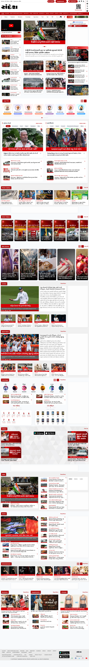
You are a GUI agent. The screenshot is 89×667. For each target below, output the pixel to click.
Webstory (35, 13)
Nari (47, 16)
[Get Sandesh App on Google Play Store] (64, 653)
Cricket (52, 13)
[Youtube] (87, 11)
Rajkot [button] (26, 126)
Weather (26, 13)
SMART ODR (32, 656)
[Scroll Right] (58, 17)
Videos (5, 16)
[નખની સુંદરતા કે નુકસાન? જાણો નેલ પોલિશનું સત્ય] (66, 249)
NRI (52, 16)
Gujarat (7, 13)
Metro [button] (8, 126)
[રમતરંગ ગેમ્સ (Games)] (60, 16)
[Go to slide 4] (45, 117)
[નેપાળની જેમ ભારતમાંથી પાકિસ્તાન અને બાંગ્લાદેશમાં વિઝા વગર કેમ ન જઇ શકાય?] (29, 249)
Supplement (60, 1)
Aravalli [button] (63, 126)
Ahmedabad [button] (15, 126)
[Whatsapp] (87, 1)
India (31, 13)
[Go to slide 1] (43, 46)
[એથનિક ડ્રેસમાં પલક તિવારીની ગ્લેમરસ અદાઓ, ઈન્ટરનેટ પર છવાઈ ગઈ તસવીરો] (10, 249)
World (47, 13)
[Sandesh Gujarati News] (10, 6)
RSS (25, 654)
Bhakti (80, 13)
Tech (43, 16)
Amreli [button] (51, 126)
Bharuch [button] (83, 126)
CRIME (60, 13)
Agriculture (36, 16)
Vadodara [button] (33, 126)
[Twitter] (87, 6)
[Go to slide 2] (43, 117)
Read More (39, 123)
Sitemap (30, 654)
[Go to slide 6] (47, 117)
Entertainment (73, 13)
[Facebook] (87, 3)
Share (3, 310)
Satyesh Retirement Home (8, 656)
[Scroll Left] (1, 17)
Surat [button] (21, 126)
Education (20, 16)
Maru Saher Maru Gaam (16, 13)
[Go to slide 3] (44, 117)
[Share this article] (41, 161)
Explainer (13, 16)
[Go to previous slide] (78, 188)
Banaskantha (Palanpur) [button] (72, 126)
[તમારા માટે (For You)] (64, 16)
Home (2, 13)
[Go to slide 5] (46, 117)
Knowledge (28, 16)
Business (41, 13)
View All (86, 187)
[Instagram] (87, 8)
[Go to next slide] (81, 188)
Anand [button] (57, 126)
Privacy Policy (38, 654)
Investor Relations (6, 654)
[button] (79, 1)
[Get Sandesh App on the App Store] (64, 657)
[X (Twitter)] (7, 310)
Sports (56, 13)
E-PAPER (52, 1)
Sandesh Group (48, 654)
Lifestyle (65, 13)
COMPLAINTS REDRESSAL (22, 656)
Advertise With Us (18, 654)
